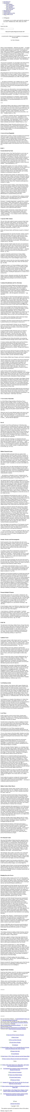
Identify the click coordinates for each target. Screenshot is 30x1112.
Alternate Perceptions (15, 1103)
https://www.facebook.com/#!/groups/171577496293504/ (13, 1027)
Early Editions (9, 4)
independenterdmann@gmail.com (9, 1020)
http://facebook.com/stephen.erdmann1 (19, 1022)
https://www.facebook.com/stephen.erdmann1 (11, 1025)
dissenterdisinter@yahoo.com (22, 1018)
